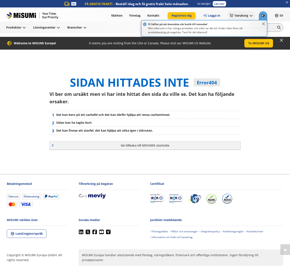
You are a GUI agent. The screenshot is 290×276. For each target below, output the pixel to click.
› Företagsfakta (159, 231)
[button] (219, 3)
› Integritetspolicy (209, 231)
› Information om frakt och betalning (171, 237)
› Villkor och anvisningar (184, 231)
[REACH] (227, 198)
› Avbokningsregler (232, 231)
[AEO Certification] (194, 198)
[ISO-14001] (176, 198)
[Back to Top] (285, 249)
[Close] (263, 23)
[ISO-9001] (157, 198)
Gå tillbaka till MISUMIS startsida (145, 145)
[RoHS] (211, 198)
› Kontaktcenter (254, 231)
